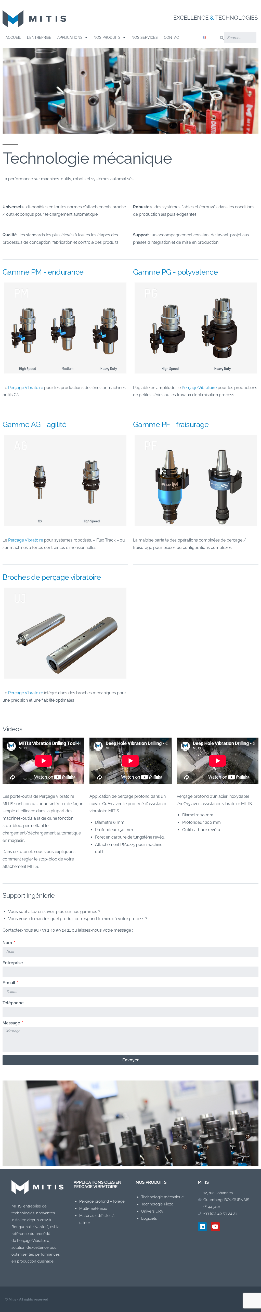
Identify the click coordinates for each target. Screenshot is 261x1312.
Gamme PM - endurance (43, 272)
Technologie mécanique (162, 1197)
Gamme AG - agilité (35, 424)
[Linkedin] (202, 1226)
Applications (70, 37)
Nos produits (107, 37)
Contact (172, 37)
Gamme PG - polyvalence (175, 272)
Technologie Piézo (157, 1204)
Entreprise (13, 962)
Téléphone (13, 1002)
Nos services (145, 37)
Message (12, 1023)
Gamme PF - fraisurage (171, 424)
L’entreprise (39, 37)
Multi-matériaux (93, 1208)
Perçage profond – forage (102, 1201)
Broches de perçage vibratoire (52, 577)
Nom (8, 942)
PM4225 (127, 844)
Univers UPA (152, 1211)
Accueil (13, 37)
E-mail (9, 982)
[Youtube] (215, 1226)
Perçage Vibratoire (25, 540)
